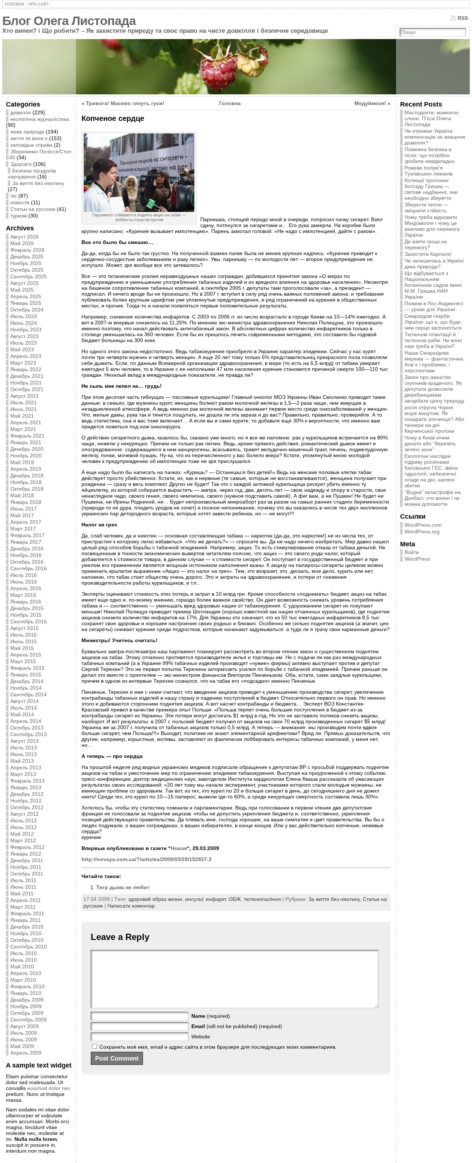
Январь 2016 (25, 602)
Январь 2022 (25, 369)
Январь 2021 (25, 442)
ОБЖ (235, 899)
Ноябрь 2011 (25, 867)
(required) (210, 1016)
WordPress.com (423, 525)
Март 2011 (23, 907)
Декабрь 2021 (27, 376)
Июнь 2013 (23, 754)
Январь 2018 (25, 502)
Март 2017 (23, 529)
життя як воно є (29, 138)
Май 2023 (22, 349)
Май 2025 (22, 290)
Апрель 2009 (25, 1053)
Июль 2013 (23, 748)
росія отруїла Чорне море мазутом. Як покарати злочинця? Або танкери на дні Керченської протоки (434, 419)
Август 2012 (24, 814)
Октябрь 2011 (26, 874)
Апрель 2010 (25, 973)
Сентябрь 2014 (28, 694)
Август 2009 (24, 1026)
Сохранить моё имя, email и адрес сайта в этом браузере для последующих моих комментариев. (218, 1047)
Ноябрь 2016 (26, 555)
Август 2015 (24, 628)
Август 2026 (24, 237)
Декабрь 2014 (27, 681)
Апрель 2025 (25, 296)
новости (20, 202)
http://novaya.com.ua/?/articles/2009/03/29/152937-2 (146, 859)
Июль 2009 (23, 1033)
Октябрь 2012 (27, 807)
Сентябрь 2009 (28, 1020)
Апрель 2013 (25, 767)
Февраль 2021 (27, 436)
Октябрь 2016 (27, 562)
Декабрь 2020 (27, 449)
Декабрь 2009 (27, 1000)
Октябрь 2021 (27, 389)
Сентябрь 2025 (28, 276)
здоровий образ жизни (155, 899)
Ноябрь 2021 (26, 383)
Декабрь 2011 (26, 860)
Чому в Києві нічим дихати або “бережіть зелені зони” (430, 443)
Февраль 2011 (27, 913)
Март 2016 (23, 595)
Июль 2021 (23, 402)
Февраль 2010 (27, 986)
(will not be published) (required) (236, 1026)
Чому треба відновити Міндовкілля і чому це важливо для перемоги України (432, 226)
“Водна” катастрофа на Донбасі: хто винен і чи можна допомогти (433, 498)
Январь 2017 (25, 542)
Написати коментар (131, 906)
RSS (463, 18)
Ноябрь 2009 (26, 1006)
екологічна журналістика (39, 119)
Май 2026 (22, 243)
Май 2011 (22, 893)
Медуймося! (370, 103)
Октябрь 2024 (27, 310)
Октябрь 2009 (27, 1013)
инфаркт (216, 899)
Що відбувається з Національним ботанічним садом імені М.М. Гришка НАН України (433, 285)
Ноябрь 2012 (26, 801)
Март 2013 (23, 774)
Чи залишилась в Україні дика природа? (434, 263)
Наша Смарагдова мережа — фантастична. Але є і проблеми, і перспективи (435, 361)
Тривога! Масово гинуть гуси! (125, 103)
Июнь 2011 (23, 887)
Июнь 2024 (23, 323)
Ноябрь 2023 (26, 329)
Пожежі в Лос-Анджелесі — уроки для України (434, 306)
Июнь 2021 (23, 409)
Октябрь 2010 (27, 940)
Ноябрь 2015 (26, 615)
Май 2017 (22, 515)
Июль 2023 (23, 343)
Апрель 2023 (25, 356)
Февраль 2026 (27, 250)
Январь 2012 (25, 854)
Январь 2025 (25, 303)
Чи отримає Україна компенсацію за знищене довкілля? (435, 137)
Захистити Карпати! (428, 254)
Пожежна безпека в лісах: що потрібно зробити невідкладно (430, 155)
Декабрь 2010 (27, 927)
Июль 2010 (23, 953)
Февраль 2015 (27, 668)
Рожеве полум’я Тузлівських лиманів (428, 171)
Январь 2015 (25, 675)
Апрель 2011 (25, 900)
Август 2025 (24, 283)
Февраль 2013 (27, 781)
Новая (179, 848)
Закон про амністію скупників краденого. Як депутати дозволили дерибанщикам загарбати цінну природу (434, 389)
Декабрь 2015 (27, 608)
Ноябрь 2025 (26, 263)
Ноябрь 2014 (26, 688)
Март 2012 (23, 840)
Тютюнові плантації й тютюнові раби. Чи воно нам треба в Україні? (433, 340)
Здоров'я (21, 164)
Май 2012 (22, 834)
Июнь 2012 (23, 827)
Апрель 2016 (25, 588)
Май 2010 (22, 966)
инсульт (194, 899)
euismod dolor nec (48, 1088)
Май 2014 (22, 714)
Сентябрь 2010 (28, 947)
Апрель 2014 (25, 721)
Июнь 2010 (23, 960)
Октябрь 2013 (27, 728)
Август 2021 (24, 396)
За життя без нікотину (38, 183)
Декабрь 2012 (27, 794)
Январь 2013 (25, 787)
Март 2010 (23, 980)
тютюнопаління (262, 899)
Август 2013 (24, 741)
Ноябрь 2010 (26, 933)
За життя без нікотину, (335, 899)
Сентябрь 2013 (28, 734)
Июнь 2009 (23, 1039)
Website (200, 1037)
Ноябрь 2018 (26, 482)
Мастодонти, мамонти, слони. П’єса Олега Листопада (432, 118)
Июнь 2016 (23, 582)
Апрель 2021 (25, 422)
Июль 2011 (23, 880)
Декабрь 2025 (27, 257)
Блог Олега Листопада (69, 21)
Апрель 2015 (25, 655)
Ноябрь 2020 (26, 456)
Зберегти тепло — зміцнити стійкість (426, 207)
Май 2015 (22, 648)
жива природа (27, 132)
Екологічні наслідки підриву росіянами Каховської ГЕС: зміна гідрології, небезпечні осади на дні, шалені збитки (431, 470)
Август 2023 (24, 336)
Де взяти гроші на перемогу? (426, 244)
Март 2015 (23, 661)
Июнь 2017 (23, 509)
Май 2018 (22, 495)
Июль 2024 (23, 316)
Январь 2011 (25, 920)
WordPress (417, 559)
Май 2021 (22, 416)
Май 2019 (22, 462)
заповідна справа (31, 145)
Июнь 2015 (23, 641)
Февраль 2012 (27, 847)
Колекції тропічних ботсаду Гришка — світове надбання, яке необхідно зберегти (431, 189)
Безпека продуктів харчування (32, 174)
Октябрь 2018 (27, 489)
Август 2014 (24, 701)
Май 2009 (22, 1046)
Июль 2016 (23, 575)
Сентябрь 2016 (28, 568)
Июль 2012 (23, 820)
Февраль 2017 (27, 535)
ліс (13, 196)
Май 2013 (22, 761)
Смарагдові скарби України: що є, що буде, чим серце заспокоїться (433, 322)
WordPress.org (422, 532)
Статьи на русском (32, 209)
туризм (18, 216)
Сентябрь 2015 (28, 621)
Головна (230, 103)
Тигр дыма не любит (123, 887)
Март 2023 (23, 363)
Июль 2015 (23, 635)
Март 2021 (23, 429)
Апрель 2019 (25, 469)
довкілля (20, 112)
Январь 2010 (25, 993)
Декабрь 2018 (27, 475)
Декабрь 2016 (27, 548)
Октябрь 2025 (27, 270)
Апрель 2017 (25, 522)
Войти (412, 552)
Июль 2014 (23, 708)
